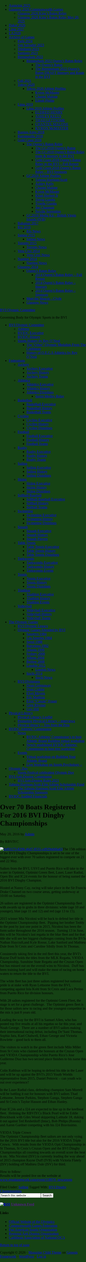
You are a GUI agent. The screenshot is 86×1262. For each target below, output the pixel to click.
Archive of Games (21, 37)
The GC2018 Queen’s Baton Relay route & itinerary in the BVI (59, 154)
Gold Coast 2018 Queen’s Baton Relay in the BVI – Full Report (58, 162)
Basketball (25, 400)
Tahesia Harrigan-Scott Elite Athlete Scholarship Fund (46, 784)
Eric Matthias (35, 697)
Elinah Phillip (44, 100)
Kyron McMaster (47, 92)
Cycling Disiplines (39, 428)
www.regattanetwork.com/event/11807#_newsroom (36, 1179)
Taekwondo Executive (42, 562)
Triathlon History (38, 598)
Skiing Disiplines (38, 491)
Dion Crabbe (35, 689)
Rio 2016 (24, 227)
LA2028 (15, 33)
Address (23, 329)
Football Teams (37, 444)
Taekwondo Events (39, 570)
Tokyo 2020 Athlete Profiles (46, 88)
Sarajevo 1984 (36, 634)
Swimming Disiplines (41, 523)
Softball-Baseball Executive (45, 499)
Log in (41, 1256)
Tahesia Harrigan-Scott (51, 180)
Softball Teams (36, 507)
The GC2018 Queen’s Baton (55, 148)
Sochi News (43, 677)
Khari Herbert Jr (46, 195)
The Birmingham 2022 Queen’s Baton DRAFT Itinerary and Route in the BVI (59, 73)
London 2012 (35, 665)
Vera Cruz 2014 (29, 251)
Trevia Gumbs (45, 199)
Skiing (22, 479)
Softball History (37, 503)
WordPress (26, 1256)
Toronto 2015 (27, 243)
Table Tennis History (41, 551)
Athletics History (38, 388)
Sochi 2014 (34, 673)
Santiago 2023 (28, 53)
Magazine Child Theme (44, 1252)
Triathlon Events (37, 602)
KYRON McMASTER (51, 128)
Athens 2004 (35, 657)
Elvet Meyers (35, 693)
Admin (29, 834)
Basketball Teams (38, 412)
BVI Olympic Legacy (33, 626)
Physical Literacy (21, 713)
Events (22, 753)
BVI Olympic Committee (17, 310)
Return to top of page (15, 1245)
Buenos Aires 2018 (31, 132)
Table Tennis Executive (42, 547)
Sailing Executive (38, 467)
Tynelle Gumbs (46, 203)
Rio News (33, 231)
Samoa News (35, 239)
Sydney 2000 (35, 654)
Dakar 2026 (17, 25)
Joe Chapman (44, 207)
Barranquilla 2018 (30, 136)
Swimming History (39, 519)
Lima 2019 (25, 104)
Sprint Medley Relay (49, 396)
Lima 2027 (16, 29)
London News (45, 669)
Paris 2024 (25, 41)
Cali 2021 (24, 81)
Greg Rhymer (36, 705)
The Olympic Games (23, 622)
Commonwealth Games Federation (33, 1225)
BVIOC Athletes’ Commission (30, 729)
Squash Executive (38, 531)
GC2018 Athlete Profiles (43, 176)
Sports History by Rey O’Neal (39, 341)
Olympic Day (18, 768)
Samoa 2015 (26, 235)
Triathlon (24, 590)
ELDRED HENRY (49, 112)
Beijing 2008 (35, 661)
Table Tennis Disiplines (42, 555)
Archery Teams (37, 376)
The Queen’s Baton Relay (44, 144)
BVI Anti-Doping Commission (30, 776)
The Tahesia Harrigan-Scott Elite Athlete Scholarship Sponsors (46, 790)
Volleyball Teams (38, 618)
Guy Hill (32, 709)
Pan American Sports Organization (33, 1229)
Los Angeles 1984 (39, 638)
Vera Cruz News (38, 255)
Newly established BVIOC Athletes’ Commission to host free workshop (51, 747)
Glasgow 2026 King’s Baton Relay (42, 13)
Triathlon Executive (40, 594)
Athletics (24, 380)
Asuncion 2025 (19, 5)
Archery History (37, 372)
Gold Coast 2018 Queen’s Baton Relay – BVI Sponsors (58, 170)
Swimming (25, 511)
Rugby (22, 448)
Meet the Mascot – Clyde (44, 298)
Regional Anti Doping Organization (34, 1233)
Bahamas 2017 (28, 223)
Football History (37, 440)
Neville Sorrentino (48, 211)
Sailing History (36, 471)
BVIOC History (29, 337)
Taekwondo (26, 558)
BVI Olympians (29, 681)
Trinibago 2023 (28, 49)
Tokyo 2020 (26, 84)
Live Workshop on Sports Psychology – (54, 764)
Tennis (22, 574)
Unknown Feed (22, 1204)
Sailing (22, 463)
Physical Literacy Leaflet (35, 717)
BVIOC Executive (31, 333)
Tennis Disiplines (38, 586)
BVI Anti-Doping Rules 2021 (38, 780)
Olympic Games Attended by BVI (41, 630)
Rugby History (36, 455)
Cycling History (37, 424)
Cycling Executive (39, 420)
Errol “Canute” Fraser (41, 701)
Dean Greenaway (38, 685)
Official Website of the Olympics (31, 1221)
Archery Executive (39, 368)
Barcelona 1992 (37, 646)
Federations (17, 360)
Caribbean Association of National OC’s (37, 1237)
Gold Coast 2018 (29, 140)
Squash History (37, 535)
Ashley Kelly (44, 184)
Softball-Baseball (29, 495)
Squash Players (37, 539)
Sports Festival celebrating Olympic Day (46, 772)
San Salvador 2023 (31, 45)
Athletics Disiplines (40, 392)
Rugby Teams (36, 459)
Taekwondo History (40, 566)
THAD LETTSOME (50, 120)
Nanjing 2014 (27, 259)
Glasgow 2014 (28, 267)
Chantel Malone (46, 96)
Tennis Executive (38, 578)
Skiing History (36, 487)
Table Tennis (27, 543)
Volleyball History (39, 614)
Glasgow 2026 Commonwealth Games (36, 9)
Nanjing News (36, 263)
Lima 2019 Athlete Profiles (45, 108)
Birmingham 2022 (30, 57)
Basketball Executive (41, 404)
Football (23, 432)
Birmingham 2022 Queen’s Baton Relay (54, 61)
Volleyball (25, 606)
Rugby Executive (38, 452)
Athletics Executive (40, 384)
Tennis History (36, 582)
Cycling (23, 416)
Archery (23, 364)
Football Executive (39, 436)
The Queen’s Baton (48, 65)
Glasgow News (37, 302)
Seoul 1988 (34, 642)
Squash (23, 527)
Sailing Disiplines (38, 475)
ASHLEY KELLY (48, 116)
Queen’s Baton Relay (41, 271)
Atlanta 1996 (35, 650)
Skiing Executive (38, 483)
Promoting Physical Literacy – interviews (46, 721)
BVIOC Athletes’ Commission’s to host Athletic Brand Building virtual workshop (55, 739)
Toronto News (36, 247)
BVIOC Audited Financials (28, 796)
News (22, 733)
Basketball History (39, 408)
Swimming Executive (41, 515)
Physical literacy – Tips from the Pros (43, 725)
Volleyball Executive (40, 610)
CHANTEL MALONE (51, 124)
